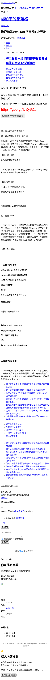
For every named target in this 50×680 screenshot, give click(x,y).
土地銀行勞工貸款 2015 (16, 78)
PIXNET (11, 644)
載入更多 (5, 527)
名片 (8, 48)
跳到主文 (5, 26)
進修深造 (20, 518)
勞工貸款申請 (11, 81)
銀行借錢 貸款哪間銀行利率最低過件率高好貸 (25, 390)
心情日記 (21, 38)
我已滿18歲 (6, 675)
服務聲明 (26, 646)
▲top (3, 522)
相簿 (8, 43)
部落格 (9, 46)
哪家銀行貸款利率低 (14, 75)
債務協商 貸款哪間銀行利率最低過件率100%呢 (26, 408)
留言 (23, 511)
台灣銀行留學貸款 (13, 72)
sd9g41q (4, 498)
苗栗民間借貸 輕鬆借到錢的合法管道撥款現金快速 (27, 405)
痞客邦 (17, 511)
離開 (14, 675)
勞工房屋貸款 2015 (14, 69)
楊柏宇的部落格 (14, 19)
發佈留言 (5, 542)
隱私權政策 (43, 644)
